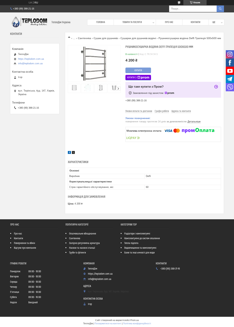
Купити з (132, 77)
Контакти (195, 22)
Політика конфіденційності (137, 323)
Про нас (169, 22)
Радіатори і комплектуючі (137, 233)
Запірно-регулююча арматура (84, 243)
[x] (73, 153)
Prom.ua (134, 320)
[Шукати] (220, 8)
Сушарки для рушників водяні (138, 38)
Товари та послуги (132, 22)
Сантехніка (84, 38)
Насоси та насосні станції (82, 247)
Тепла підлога (131, 243)
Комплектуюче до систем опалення (142, 238)
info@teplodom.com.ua (30, 63)
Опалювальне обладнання (82, 233)
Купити (138, 70)
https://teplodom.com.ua (31, 59)
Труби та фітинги (77, 252)
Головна (100, 22)
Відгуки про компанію (25, 247)
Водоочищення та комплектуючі (140, 247)
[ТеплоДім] (29, 22)
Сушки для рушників (106, 38)
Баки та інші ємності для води (139, 252)
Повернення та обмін (24, 243)
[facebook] (69, 153)
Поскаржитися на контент (108, 323)
